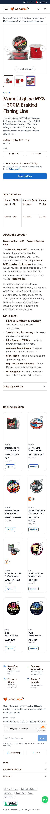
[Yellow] (33, 498)
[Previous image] (7, 49)
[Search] (39, 9)
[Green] (29, 498)
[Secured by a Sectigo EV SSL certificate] (10, 803)
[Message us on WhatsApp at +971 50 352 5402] (45, 799)
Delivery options (15, 169)
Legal (6, 763)
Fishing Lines (25, 18)
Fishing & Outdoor (10, 18)
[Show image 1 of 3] (8, 81)
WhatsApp (16, 752)
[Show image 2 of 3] (19, 81)
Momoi (6, 92)
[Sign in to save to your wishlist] (18, 417)
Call (38, 752)
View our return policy (37, 686)
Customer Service (12, 769)
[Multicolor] (6, 561)
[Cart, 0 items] (45, 9)
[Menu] (6, 9)
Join (42, 738)
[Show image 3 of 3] (31, 81)
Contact (7, 776)
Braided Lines (38, 18)
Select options (25, 176)
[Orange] (10, 561)
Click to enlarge (26, 69)
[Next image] (42, 49)
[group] (25, 212)
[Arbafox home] (13, 699)
